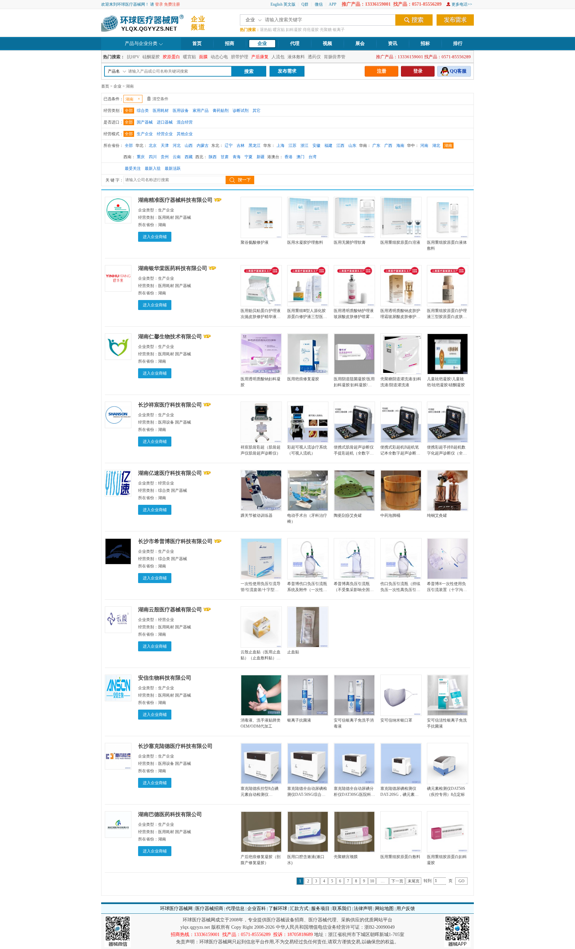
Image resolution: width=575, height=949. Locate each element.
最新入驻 (153, 168)
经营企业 (165, 134)
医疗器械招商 (209, 908)
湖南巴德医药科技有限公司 (170, 814)
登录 (159, 4)
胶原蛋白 (171, 56)
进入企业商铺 (155, 236)
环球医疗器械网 (176, 908)
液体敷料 (296, 56)
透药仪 (314, 56)
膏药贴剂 (221, 110)
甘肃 (225, 157)
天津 (165, 145)
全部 (129, 110)
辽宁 (229, 145)
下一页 (397, 881)
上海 (281, 145)
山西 (189, 145)
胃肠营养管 (334, 56)
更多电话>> (462, 4)
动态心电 (219, 56)
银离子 (339, 29)
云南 (177, 157)
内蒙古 (203, 145)
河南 (424, 145)
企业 (262, 43)
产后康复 (260, 56)
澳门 (300, 157)
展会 (360, 43)
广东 (376, 145)
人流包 (278, 56)
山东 (352, 145)
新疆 (261, 157)
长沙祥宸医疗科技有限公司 (170, 405)
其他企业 (185, 134)
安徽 (316, 145)
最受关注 (133, 168)
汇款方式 (299, 908)
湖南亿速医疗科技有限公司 (170, 473)
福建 (328, 145)
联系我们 (341, 908)
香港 (288, 157)
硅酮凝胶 (151, 56)
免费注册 (172, 4)
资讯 (392, 43)
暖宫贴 (279, 29)
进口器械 (165, 122)
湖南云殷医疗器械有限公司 (170, 609)
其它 (257, 110)
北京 (153, 145)
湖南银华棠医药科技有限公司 (172, 268)
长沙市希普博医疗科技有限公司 (175, 541)
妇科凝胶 (294, 29)
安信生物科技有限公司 (164, 678)
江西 (340, 145)
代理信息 (235, 908)
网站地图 (384, 908)
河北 (177, 145)
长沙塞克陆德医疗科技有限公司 (175, 746)
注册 (381, 71)
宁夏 (249, 157)
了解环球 (278, 908)
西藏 (189, 157)
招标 (425, 43)
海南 (400, 145)
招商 (229, 43)
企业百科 (256, 908)
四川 (153, 157)
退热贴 (266, 29)
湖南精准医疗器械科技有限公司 (175, 200)
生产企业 (145, 134)
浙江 (304, 145)
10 (372, 881)
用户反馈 (405, 908)
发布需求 (287, 71)
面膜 (203, 56)
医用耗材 (161, 110)
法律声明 (363, 908)
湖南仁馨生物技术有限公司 (170, 336)
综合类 (143, 110)
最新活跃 (173, 168)
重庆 (141, 157)
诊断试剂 (241, 110)
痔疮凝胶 (311, 29)
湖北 (436, 145)
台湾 (312, 157)
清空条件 (160, 99)
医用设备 (181, 110)
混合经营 (185, 122)
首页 (197, 43)
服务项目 (320, 908)
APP (332, 4)
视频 (327, 43)
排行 (458, 43)
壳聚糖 (326, 29)
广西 (388, 145)
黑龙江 (255, 145)
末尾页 (414, 881)
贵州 (165, 157)
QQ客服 (458, 71)
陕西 (213, 157)
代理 (294, 43)
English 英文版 (283, 4)
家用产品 (201, 110)
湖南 (448, 145)
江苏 (292, 145)
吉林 (241, 145)
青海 (237, 157)
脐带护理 (239, 56)
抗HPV (133, 56)
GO (462, 881)
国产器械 (145, 122)
